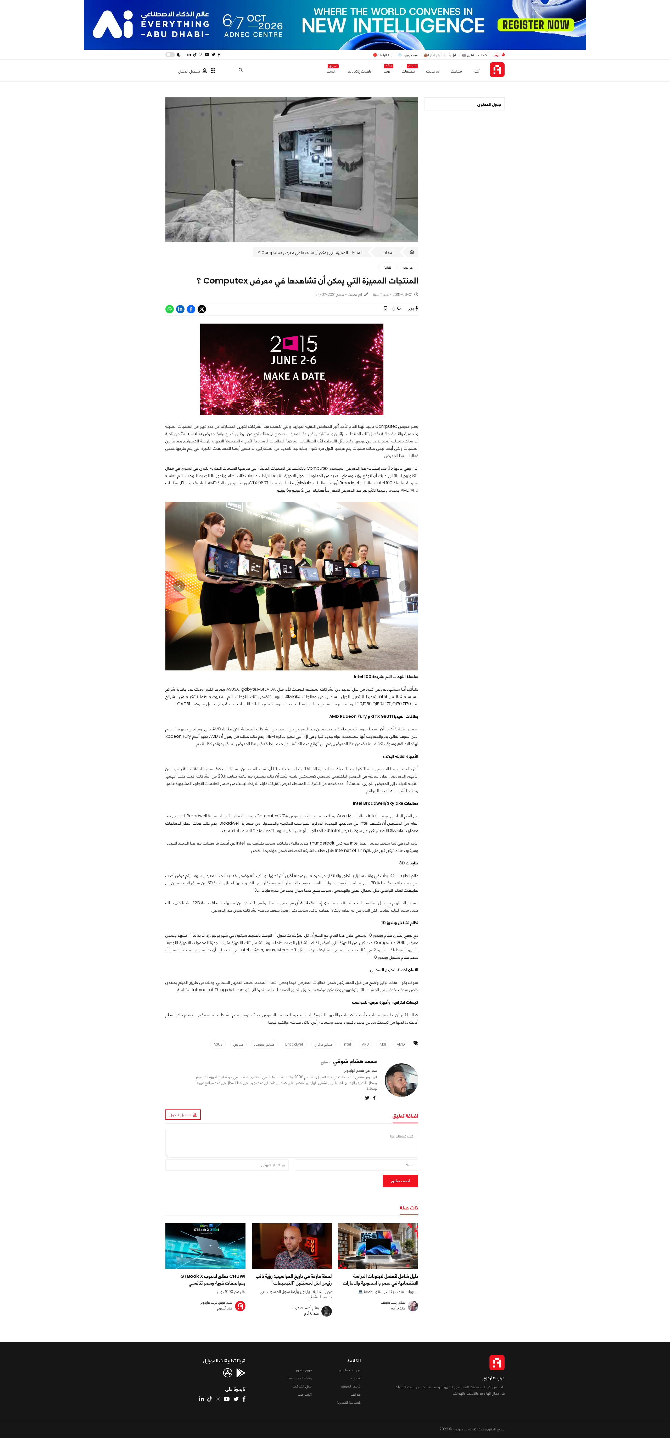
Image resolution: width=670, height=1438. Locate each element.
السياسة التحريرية (349, 1402)
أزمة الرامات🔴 (383, 54)
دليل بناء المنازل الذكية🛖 (440, 54)
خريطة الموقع (351, 1386)
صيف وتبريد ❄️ (408, 54)
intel (347, 1044)
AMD (401, 1044)
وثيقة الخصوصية (299, 1378)
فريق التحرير (304, 1370)
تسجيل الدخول (189, 71)
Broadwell (294, 1044)
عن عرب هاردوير (350, 1370)
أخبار (476, 71)
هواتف (356, 1394)
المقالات (387, 252)
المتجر (331, 70)
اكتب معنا (305, 1394)
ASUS (218, 1044)
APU (365, 1044)
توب (387, 70)
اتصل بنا (355, 1378)
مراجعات (432, 71)
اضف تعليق (400, 1181)
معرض (238, 1044)
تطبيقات (408, 70)
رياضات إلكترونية (359, 71)
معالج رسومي (264, 1044)
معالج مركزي (323, 1044)
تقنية (387, 267)
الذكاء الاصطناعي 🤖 (476, 54)
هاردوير (408, 267)
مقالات (456, 71)
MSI (383, 1044)
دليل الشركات (302, 1386)
